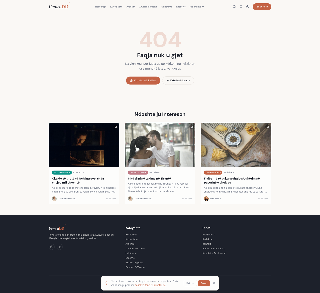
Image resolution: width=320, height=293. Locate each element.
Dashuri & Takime (135, 267)
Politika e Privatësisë (213, 248)
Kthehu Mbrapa (180, 80)
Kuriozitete (116, 6)
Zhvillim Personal (148, 6)
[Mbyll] (213, 283)
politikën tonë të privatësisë (150, 284)
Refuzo (190, 283)
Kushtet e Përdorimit (214, 253)
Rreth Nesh (262, 6)
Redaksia (207, 239)
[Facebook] (60, 247)
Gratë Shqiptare (134, 262)
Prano (204, 283)
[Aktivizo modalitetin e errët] (248, 7)
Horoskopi (100, 6)
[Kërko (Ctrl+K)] (234, 7)
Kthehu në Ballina (145, 80)
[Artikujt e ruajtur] (241, 7)
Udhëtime (167, 6)
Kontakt (206, 243)
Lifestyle (181, 6)
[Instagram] (52, 247)
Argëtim (130, 6)
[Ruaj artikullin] (115, 126)
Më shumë (195, 6)
